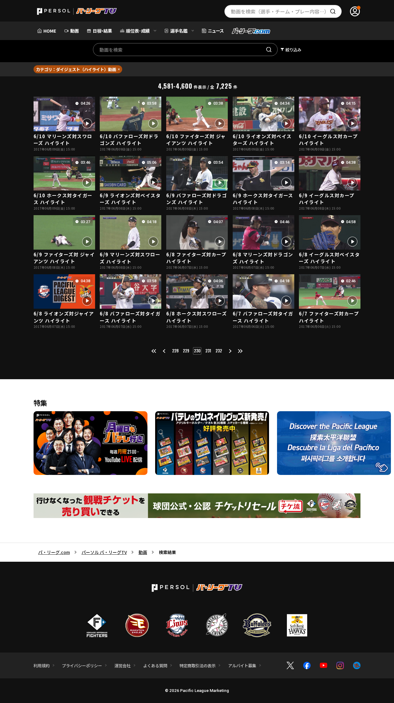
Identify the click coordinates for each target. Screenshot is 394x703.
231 (208, 350)
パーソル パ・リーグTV (104, 552)
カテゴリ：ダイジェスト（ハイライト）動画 (76, 69)
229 (186, 350)
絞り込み (293, 49)
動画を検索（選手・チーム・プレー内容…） (280, 11)
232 (218, 350)
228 (175, 350)
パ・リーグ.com (54, 552)
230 (197, 350)
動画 (143, 552)
